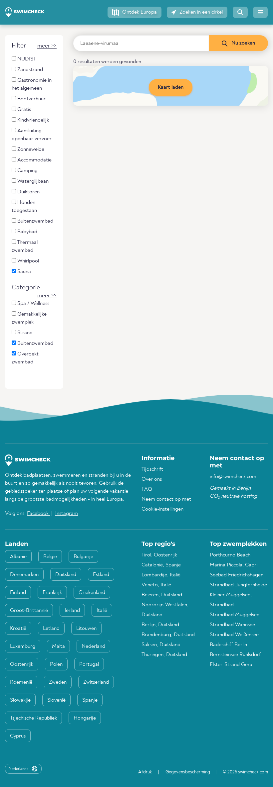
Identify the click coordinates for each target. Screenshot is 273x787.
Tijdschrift (152, 469)
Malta (58, 646)
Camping (27, 170)
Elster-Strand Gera (231, 664)
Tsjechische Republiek (33, 718)
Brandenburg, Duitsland (168, 635)
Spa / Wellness (32, 303)
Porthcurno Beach (230, 555)
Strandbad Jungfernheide (238, 585)
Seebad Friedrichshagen (236, 575)
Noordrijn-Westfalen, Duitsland (164, 610)
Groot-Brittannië (29, 610)
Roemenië (21, 682)
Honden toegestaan (24, 206)
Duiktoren (28, 192)
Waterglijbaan (32, 181)
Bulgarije (83, 556)
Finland (18, 592)
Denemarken (24, 574)
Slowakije (20, 700)
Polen (56, 664)
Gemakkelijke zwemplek (29, 318)
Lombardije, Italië (160, 575)
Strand (24, 333)
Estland (101, 574)
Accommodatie (34, 160)
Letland (51, 628)
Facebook (38, 513)
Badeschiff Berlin (228, 644)
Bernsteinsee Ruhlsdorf (235, 654)
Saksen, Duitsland (160, 644)
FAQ (146, 489)
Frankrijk (52, 592)
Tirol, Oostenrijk (159, 555)
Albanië (18, 556)
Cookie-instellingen (162, 509)
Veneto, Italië (156, 585)
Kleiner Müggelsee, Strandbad (231, 600)
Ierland (72, 610)
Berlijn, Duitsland (160, 625)
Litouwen (86, 628)
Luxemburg (22, 646)
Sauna (23, 271)
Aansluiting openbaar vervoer (32, 135)
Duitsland (65, 574)
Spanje (90, 700)
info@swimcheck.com (233, 476)
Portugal (89, 664)
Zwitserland (96, 682)
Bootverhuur (31, 99)
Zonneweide (30, 149)
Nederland (93, 646)
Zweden (58, 682)
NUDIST (26, 59)
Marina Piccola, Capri (233, 565)
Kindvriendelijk (32, 120)
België (50, 556)
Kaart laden (170, 87)
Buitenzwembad (34, 221)
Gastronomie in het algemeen (32, 84)
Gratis (23, 109)
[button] (134, 12)
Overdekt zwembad (25, 358)
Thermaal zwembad (25, 246)
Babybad (26, 232)
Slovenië (56, 700)
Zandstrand (29, 69)
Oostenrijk (21, 664)
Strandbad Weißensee (234, 635)
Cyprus (18, 736)
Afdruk (145, 772)
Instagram (66, 513)
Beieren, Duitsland (161, 595)
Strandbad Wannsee (232, 625)
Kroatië (18, 628)
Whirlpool (27, 261)
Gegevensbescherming (187, 772)
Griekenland (92, 592)
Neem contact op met (166, 499)
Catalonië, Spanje (161, 565)
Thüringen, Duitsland (164, 654)
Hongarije (85, 718)
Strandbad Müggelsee (234, 615)
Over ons (151, 479)
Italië (102, 610)
